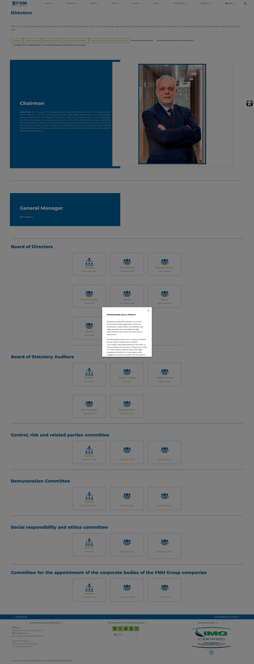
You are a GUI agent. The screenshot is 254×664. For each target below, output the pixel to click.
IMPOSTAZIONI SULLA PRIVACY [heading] (121, 315)
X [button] (148, 310)
